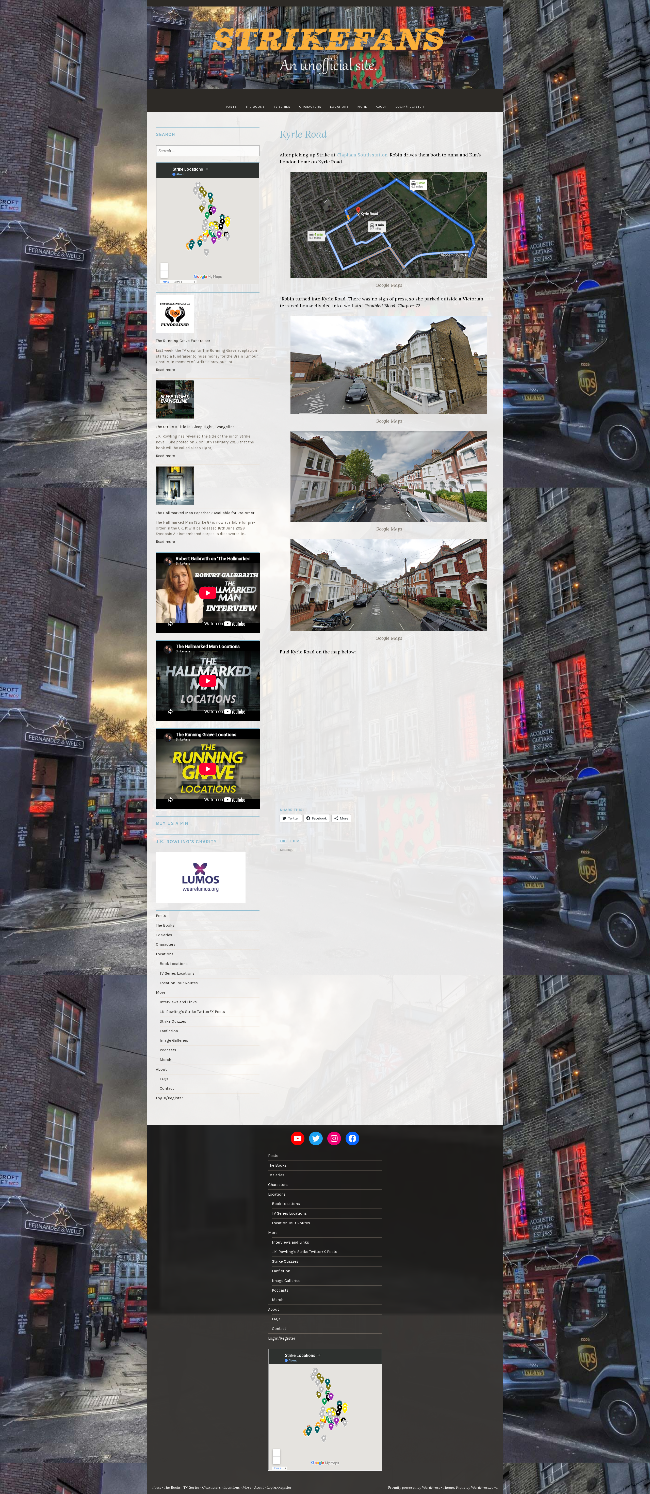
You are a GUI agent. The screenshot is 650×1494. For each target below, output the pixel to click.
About (381, 106)
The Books (255, 106)
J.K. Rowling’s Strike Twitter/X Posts (192, 1011)
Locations (339, 106)
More (362, 106)
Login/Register (410, 106)
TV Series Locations (177, 973)
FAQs (164, 1079)
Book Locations (174, 963)
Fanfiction (169, 1031)
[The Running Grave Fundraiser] (208, 314)
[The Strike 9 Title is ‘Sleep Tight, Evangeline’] (208, 400)
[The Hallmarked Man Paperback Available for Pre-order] (208, 486)
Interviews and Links (178, 1002)
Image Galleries (174, 1040)
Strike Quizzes (173, 1021)
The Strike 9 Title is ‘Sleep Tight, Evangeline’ (196, 427)
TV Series (281, 106)
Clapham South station (362, 155)
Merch (165, 1059)
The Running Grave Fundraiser (183, 341)
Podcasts (168, 1050)
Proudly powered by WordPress (414, 1487)
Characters (310, 106)
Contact (167, 1088)
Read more (166, 371)
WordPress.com (484, 1487)
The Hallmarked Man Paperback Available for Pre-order (205, 513)
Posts (231, 106)
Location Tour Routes (179, 983)
